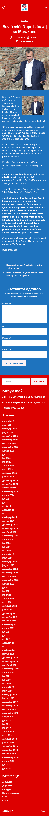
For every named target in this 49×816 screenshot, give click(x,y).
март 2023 (7, 557)
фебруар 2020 (9, 694)
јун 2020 (6, 679)
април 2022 (8, 598)
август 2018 (8, 761)
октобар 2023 (9, 532)
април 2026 (8, 421)
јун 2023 (6, 546)
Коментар (7, 304)
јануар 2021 (8, 653)
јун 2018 (6, 768)
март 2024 (7, 513)
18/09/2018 (34, 37)
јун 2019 (6, 724)
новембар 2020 (10, 661)
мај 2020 (6, 683)
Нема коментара (26, 41)
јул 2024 (6, 498)
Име (4, 326)
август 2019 (8, 716)
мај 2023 (6, 550)
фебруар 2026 (9, 428)
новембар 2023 (10, 528)
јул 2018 (6, 764)
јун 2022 (6, 591)
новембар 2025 (10, 439)
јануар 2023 (8, 565)
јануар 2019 (8, 742)
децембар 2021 (10, 613)
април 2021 (8, 642)
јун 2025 (6, 458)
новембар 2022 (10, 572)
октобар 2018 (9, 753)
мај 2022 (6, 594)
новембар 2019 (10, 705)
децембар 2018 (10, 746)
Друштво (7, 785)
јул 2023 (6, 543)
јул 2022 (6, 587)
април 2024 (8, 509)
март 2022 (7, 602)
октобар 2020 (9, 664)
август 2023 (8, 539)
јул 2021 (6, 631)
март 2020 (7, 690)
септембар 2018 (10, 757)
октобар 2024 (9, 487)
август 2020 (8, 672)
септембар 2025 (10, 447)
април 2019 (8, 731)
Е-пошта (6, 338)
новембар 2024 (10, 484)
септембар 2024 (10, 491)
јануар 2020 (8, 698)
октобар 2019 (9, 709)
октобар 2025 (9, 443)
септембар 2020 (10, 668)
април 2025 (8, 465)
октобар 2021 (9, 620)
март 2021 (7, 646)
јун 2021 (6, 635)
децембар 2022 (10, 568)
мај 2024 (6, 506)
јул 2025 (6, 454)
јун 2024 (6, 502)
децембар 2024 (10, 480)
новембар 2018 (10, 749)
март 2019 (7, 735)
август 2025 (8, 450)
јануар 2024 (8, 520)
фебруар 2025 (9, 472)
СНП (4, 796)
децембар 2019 (10, 701)
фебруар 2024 (9, 517)
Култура (6, 789)
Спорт (24, 20)
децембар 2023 (10, 524)
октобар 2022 (9, 576)
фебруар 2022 (9, 605)
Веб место (6, 350)
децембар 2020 (10, 657)
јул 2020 (6, 676)
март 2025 (7, 469)
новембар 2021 (10, 616)
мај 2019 (6, 727)
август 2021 (8, 628)
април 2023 (8, 554)
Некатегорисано (10, 792)
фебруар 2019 (9, 738)
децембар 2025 (10, 435)
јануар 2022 (8, 609)
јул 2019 (6, 720)
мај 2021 (6, 639)
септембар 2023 (10, 535)
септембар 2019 (10, 712)
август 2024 (8, 495)
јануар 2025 (8, 476)
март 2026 (7, 424)
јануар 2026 (8, 432)
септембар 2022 (10, 580)
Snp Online (20, 37)
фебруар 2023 (9, 561)
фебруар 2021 (9, 650)
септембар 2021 (10, 624)
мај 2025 (6, 461)
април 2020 (8, 687)
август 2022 (8, 583)
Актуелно (7, 781)
